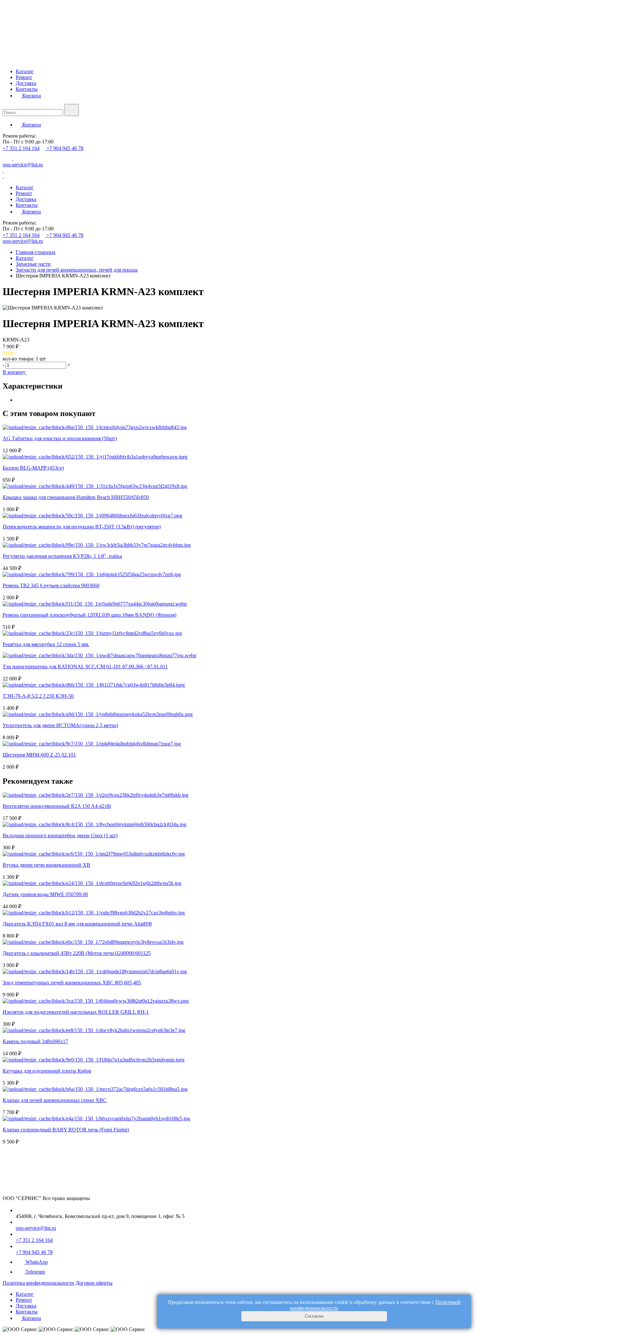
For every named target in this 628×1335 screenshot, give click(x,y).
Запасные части (33, 264)
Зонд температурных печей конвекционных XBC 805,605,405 (72, 982)
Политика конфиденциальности (38, 1283)
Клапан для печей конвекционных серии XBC (55, 1100)
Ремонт (24, 77)
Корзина (31, 95)
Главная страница (35, 252)
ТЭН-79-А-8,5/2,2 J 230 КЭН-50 (38, 696)
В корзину (15, 372)
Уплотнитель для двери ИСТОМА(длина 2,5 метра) (60, 725)
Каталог (25, 71)
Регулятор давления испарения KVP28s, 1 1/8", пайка (62, 556)
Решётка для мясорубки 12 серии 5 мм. (46, 644)
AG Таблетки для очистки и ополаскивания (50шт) (60, 438)
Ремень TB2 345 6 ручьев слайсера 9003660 (51, 585)
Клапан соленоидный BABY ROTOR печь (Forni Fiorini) (66, 1129)
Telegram (35, 1272)
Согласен (314, 1316)
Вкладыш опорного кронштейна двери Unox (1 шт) (60, 835)
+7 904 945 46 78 (64, 148)
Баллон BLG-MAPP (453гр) (33, 468)
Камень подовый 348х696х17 (35, 1041)
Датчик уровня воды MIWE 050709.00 (45, 894)
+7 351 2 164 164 (21, 148)
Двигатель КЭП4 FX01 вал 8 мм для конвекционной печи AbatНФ (77, 923)
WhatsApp (37, 1262)
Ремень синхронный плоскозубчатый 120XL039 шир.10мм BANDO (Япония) (89, 615)
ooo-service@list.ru (23, 164)
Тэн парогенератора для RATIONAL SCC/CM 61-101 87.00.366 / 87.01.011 (85, 666)
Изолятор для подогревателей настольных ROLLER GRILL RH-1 (76, 1012)
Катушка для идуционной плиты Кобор (47, 1071)
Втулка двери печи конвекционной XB (46, 865)
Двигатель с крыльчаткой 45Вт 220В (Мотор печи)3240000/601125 (77, 953)
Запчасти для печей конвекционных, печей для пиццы (77, 270)
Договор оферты (94, 1283)
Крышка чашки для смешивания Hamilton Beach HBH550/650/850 (76, 497)
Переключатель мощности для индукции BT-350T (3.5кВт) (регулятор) (82, 526)
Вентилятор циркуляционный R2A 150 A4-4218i (57, 806)
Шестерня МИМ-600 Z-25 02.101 (39, 755)
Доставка (26, 83)
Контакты (27, 89)
